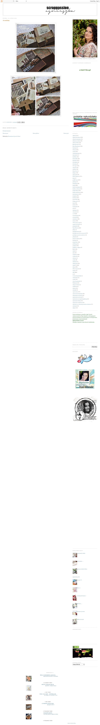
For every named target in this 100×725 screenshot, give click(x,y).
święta (74, 270)
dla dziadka (75, 158)
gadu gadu (75, 174)
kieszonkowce (76, 194)
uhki (74, 272)
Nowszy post (5, 133)
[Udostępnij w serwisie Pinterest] (24, 122)
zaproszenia (75, 291)
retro (74, 252)
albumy (74, 135)
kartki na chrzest (76, 189)
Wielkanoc (75, 283)
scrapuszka (75, 256)
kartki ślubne (75, 190)
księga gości (75, 201)
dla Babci (75, 157)
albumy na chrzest (76, 141)
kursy (74, 203)
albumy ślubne (76, 142)
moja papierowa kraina (48, 675)
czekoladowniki (76, 153)
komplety (75, 196)
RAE (74, 249)
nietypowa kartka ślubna (82, 569)
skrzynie (74, 258)
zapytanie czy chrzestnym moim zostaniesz (82, 304)
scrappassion (47, 713)
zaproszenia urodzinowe (78, 302)
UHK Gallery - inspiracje (47, 694)
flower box (75, 171)
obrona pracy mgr (76, 222)
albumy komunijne (77, 139)
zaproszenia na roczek (77, 297)
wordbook (75, 286)
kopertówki (75, 199)
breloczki (75, 148)
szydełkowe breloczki (51, 714)
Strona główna (36, 133)
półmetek (75, 236)
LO (73, 208)
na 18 (74, 213)
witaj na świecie (76, 284)
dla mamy (75, 164)
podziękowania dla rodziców (79, 235)
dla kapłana (75, 162)
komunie (74, 197)
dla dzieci (75, 160)
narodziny (75, 219)
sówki (74, 260)
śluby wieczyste (76, 268)
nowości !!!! (79, 580)
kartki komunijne (76, 187)
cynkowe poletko (48, 703)
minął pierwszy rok (75, 577)
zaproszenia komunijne (77, 293)
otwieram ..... (79, 603)
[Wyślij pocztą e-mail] (18, 122)
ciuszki (74, 151)
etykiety (74, 169)
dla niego (75, 165)
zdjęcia (74, 307)
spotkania (75, 261)
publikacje (75, 244)
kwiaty (74, 204)
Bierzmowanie (76, 144)
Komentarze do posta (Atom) (14, 136)
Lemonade (75, 206)
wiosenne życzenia (81, 611)
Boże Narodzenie (76, 146)
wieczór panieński (76, 281)
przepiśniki (75, 242)
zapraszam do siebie (81, 553)
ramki (74, 251)
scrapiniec (75, 254)
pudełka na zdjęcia (77, 247)
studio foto (75, 263)
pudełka (74, 245)
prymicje (74, 240)
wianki (74, 279)
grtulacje (74, 181)
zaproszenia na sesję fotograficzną (80, 299)
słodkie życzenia (80, 619)
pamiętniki (75, 226)
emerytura (75, 167)
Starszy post (66, 133)
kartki (74, 185)
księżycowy (50, 704)
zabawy (74, 288)
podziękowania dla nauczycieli (79, 233)
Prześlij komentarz (7, 131)
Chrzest (74, 149)
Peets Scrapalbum (48, 684)
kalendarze (75, 183)
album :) (78, 588)
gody (74, 178)
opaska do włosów (76, 224)
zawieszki (75, 306)
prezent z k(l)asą (76, 238)
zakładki (74, 290)
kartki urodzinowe (76, 192)
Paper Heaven (75, 228)
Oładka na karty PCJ (50, 695)
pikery (74, 229)
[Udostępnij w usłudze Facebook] (22, 122)
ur (73, 274)
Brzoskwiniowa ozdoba (51, 676)
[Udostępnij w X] (21, 122)
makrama (74, 210)
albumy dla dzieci (76, 137)
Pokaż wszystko (72, 723)
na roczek (75, 217)
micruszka (75, 212)
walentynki (75, 277)
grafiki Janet (75, 180)
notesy (74, 220)
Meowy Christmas (50, 685)
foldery (74, 173)
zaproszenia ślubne (77, 300)
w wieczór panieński (77, 275)
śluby (74, 267)
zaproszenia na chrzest (77, 295)
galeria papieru (76, 176)
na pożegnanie (76, 215)
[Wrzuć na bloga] (19, 122)
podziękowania (76, 231)
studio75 (74, 265)
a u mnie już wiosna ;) (81, 595)
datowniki (75, 155)
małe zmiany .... (80, 561)
